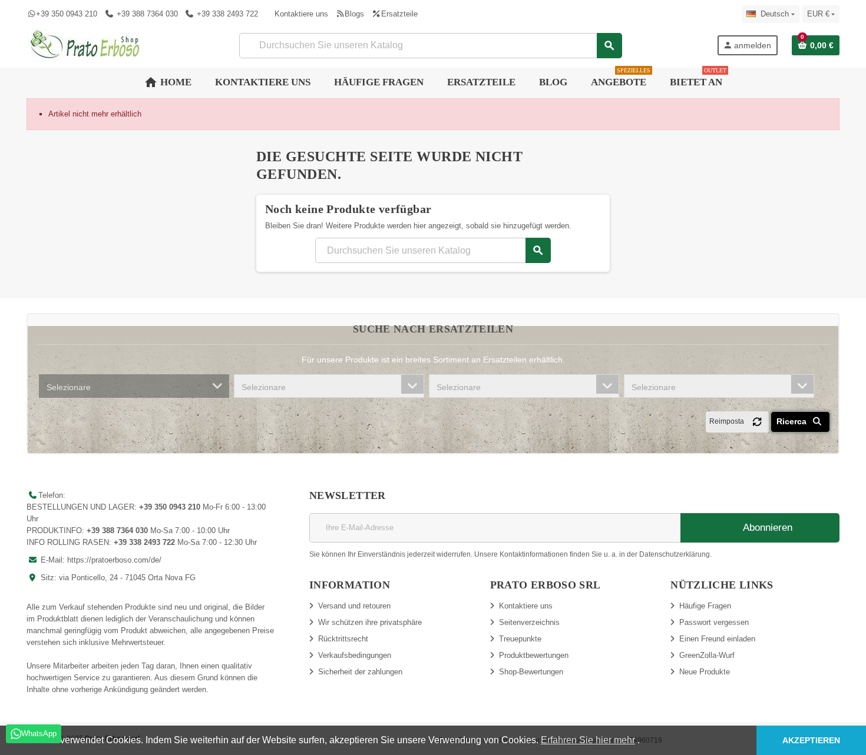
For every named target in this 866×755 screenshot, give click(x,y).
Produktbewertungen (533, 655)
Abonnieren (766, 527)
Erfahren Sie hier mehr (588, 740)
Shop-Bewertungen (531, 671)
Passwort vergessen (714, 622)
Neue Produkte (704, 671)
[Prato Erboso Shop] (85, 44)
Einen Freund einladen (717, 638)
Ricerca (792, 421)
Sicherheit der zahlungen (360, 671)
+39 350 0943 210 (66, 13)
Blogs (354, 13)
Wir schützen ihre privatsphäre (370, 622)
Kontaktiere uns (301, 13)
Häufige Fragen (705, 605)
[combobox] (134, 386)
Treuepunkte (520, 638)
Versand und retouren (354, 605)
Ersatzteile (399, 13)
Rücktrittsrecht (343, 638)
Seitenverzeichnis (529, 622)
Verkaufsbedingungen (354, 655)
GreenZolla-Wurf (707, 655)
